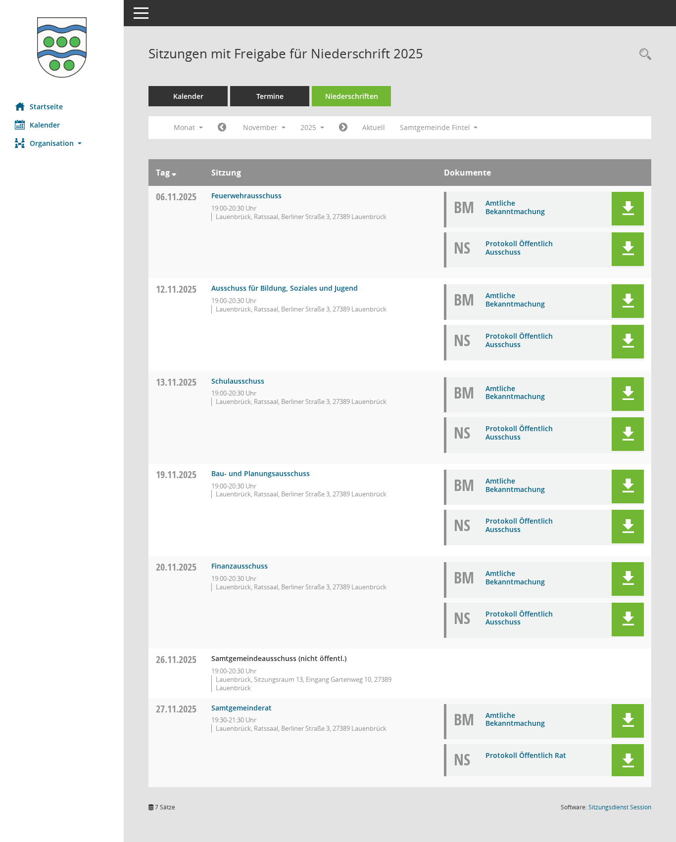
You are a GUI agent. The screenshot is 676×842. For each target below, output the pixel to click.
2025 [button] (309, 127)
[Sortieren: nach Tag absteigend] (174, 172)
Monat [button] (185, 127)
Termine (270, 96)
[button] (62, 143)
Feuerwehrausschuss (246, 195)
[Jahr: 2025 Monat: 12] (343, 127)
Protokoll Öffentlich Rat (525, 755)
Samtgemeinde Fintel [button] (436, 127)
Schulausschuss (237, 381)
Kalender (45, 125)
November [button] (261, 127)
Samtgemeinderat (241, 707)
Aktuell (373, 127)
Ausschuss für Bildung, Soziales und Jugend (284, 288)
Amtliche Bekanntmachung (515, 207)
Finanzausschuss (239, 566)
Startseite (46, 106)
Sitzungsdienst (619, 807)
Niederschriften (351, 96)
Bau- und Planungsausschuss (260, 473)
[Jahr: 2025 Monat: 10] (222, 127)
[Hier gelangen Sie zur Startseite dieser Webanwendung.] (62, 47)
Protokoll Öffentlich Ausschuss (519, 248)
